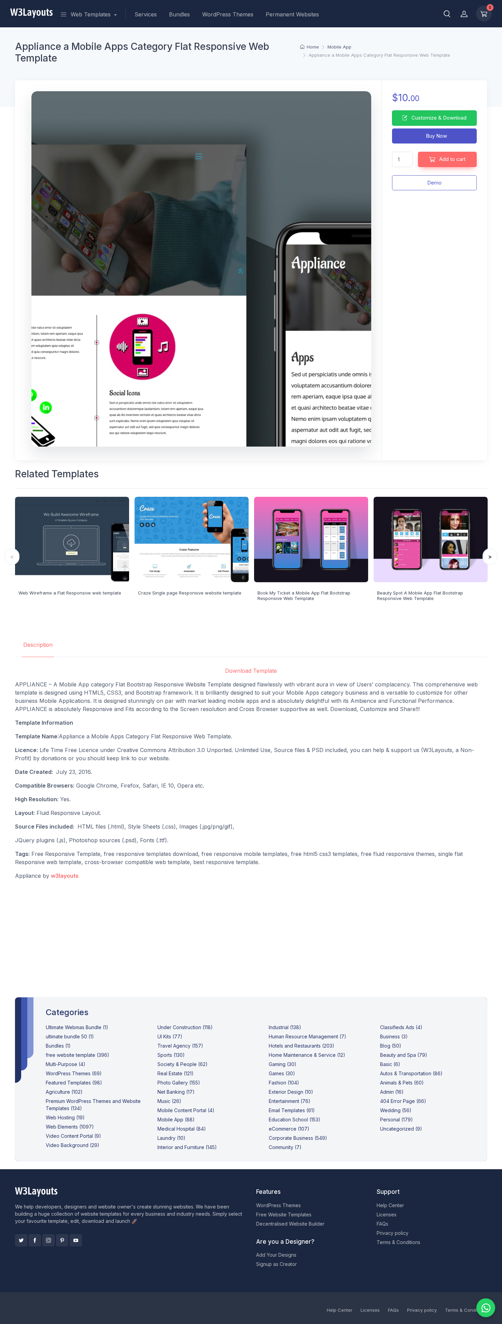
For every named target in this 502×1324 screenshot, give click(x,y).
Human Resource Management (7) (307, 1036)
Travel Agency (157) (180, 1046)
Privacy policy (392, 1233)
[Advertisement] (251, 933)
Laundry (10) (171, 1138)
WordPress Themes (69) (74, 1073)
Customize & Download (438, 117)
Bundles (179, 14)
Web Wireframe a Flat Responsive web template (69, 593)
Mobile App (339, 47)
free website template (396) (77, 1055)
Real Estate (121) (175, 1073)
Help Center (390, 1205)
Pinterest (62, 1240)
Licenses (386, 1214)
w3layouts (65, 875)
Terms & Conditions (398, 1242)
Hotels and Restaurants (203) (301, 1046)
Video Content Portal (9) (73, 1136)
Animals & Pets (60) (402, 1083)
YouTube (76, 1240)
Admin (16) (392, 1092)
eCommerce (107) (289, 1129)
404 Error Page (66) (403, 1101)
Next (490, 556)
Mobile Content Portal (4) (185, 1110)
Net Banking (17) (176, 1092)
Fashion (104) (284, 1083)
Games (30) (282, 1073)
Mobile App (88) (176, 1119)
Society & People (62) (182, 1064)
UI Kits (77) (169, 1036)
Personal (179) (396, 1119)
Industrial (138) (285, 1027)
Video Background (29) (72, 1145)
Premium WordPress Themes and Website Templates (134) (93, 1104)
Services (146, 14)
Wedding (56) (396, 1110)
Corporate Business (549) (298, 1138)
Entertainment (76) (289, 1101)
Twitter (21, 1240)
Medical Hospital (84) (181, 1129)
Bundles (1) (58, 1046)
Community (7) (285, 1147)
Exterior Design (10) (291, 1092)
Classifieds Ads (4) (401, 1027)
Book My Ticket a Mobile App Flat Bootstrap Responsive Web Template (303, 595)
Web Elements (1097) (70, 1127)
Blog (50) (390, 1046)
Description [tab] (38, 644)
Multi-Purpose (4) (65, 1064)
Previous (12, 556)
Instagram (48, 1240)
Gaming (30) (282, 1064)
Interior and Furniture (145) (187, 1147)
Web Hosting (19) (65, 1117)
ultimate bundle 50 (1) (70, 1036)
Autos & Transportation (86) (411, 1073)
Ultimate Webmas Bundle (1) (77, 1027)
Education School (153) (294, 1119)
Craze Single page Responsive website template (189, 593)
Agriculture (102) (64, 1092)
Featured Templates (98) (74, 1083)
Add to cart (451, 159)
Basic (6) (390, 1064)
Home (313, 47)
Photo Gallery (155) (178, 1083)
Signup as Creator (276, 1264)
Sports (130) (171, 1055)
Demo (434, 182)
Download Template (251, 670)
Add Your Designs (276, 1255)
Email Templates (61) (292, 1110)
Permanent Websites (292, 14)
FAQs (382, 1224)
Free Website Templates (283, 1214)
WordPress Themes (227, 14)
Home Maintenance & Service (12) (307, 1055)
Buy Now (435, 136)
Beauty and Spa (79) (403, 1055)
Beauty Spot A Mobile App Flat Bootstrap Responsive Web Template (420, 595)
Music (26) (169, 1101)
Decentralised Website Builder (290, 1224)
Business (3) (394, 1036)
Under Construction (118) (185, 1027)
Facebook (35, 1240)
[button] (447, 14)
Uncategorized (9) (401, 1129)
